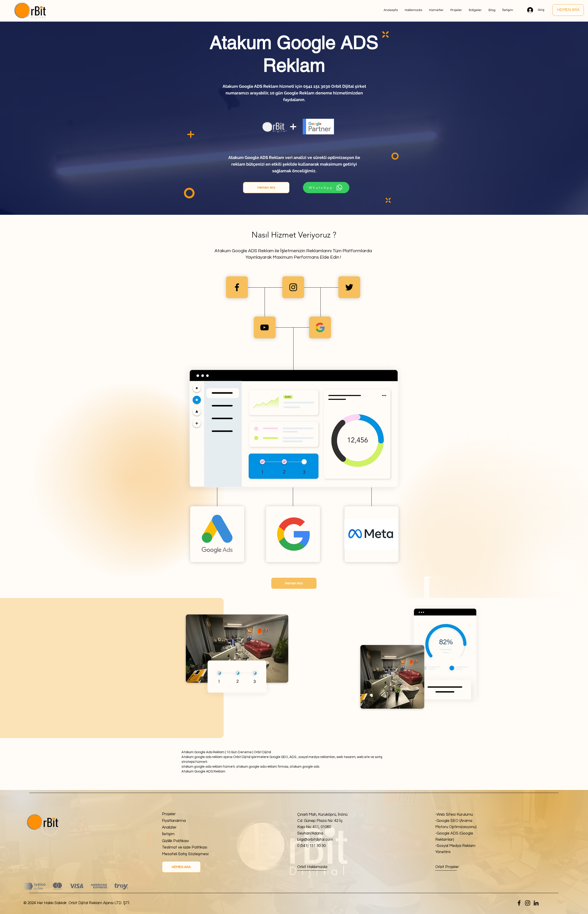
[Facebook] (519, 903)
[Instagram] (527, 903)
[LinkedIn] (536, 903)
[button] (475, 10)
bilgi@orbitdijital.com (315, 840)
